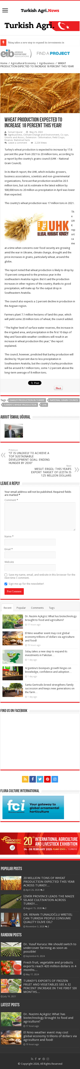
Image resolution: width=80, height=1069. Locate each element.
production (28, 149)
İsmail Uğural (15, 132)
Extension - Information (38, 137)
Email (9, 549)
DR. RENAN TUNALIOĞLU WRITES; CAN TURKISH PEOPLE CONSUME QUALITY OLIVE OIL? (47, 918)
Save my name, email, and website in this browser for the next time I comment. (40, 576)
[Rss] (25, 779)
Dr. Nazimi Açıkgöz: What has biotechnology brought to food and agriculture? (48, 1017)
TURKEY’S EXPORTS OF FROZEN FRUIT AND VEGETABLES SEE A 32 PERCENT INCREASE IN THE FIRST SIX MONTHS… (50, 986)
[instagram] (54, 779)
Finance (9, 140)
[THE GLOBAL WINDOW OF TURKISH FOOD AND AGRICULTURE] (40, 10)
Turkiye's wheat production (20, 404)
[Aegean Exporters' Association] (40, 52)
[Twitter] (40, 779)
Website (9, 561)
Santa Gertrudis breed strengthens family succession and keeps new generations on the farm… (49, 688)
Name (9, 536)
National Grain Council (64, 400)
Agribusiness (46, 63)
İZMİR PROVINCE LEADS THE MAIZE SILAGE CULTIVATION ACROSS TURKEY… (48, 900)
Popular (21, 607)
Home (3, 63)
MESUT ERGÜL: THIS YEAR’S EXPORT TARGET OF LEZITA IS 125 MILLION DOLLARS (51, 471)
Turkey (8, 149)
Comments (37, 607)
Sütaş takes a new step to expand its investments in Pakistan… (42, 42)
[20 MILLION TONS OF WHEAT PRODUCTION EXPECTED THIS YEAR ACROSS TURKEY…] (11, 883)
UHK (44, 404)
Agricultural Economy (23, 63)
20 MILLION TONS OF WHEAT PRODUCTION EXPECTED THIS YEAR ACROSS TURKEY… (48, 881)
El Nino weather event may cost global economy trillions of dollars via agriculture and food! (49, 637)
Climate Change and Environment (41, 134)
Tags (52, 607)
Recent (7, 607)
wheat (18, 149)
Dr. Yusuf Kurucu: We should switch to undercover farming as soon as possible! (49, 947)
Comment (11, 500)
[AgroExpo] (40, 843)
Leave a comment (17, 142)
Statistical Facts (22, 140)
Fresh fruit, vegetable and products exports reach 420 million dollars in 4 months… (49, 966)
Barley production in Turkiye (27, 400)
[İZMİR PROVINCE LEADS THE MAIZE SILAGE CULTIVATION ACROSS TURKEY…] (11, 901)
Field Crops (58, 137)
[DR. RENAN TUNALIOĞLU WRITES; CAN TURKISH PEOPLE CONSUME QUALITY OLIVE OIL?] (11, 920)
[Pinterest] (47, 779)
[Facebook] (32, 779)
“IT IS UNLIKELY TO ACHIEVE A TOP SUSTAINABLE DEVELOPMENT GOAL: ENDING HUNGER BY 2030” (29, 457)
